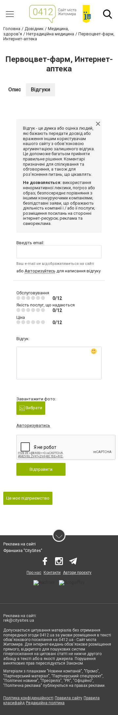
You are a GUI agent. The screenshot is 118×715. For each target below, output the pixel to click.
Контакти (52, 572)
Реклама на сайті (19, 544)
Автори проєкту (77, 572)
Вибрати (33, 407)
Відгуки (40, 89)
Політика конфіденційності (28, 698)
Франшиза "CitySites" (22, 550)
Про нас (34, 572)
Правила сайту (68, 698)
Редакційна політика (45, 703)
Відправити (41, 469)
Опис (14, 89)
